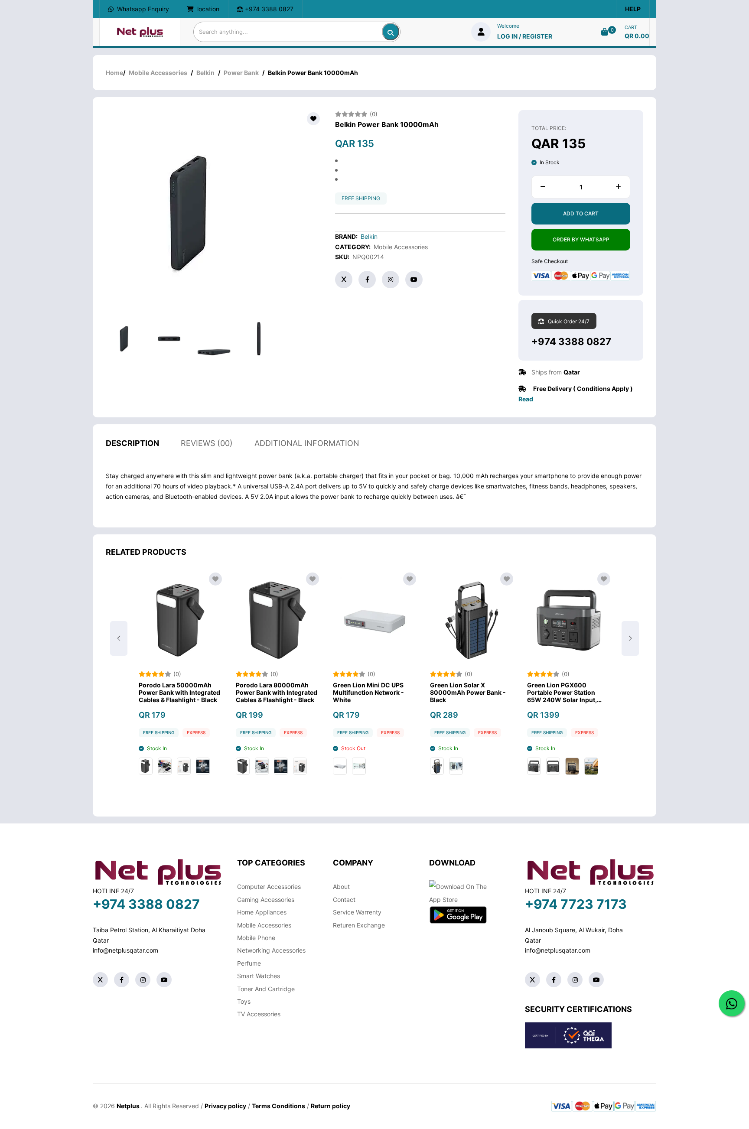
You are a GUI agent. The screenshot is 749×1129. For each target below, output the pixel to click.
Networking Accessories (271, 950)
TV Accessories (258, 1014)
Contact (344, 899)
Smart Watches (258, 975)
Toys (244, 1001)
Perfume (249, 963)
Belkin (205, 72)
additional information (306, 443)
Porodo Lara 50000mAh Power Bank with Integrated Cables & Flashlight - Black (179, 692)
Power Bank (241, 72)
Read (525, 399)
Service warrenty (357, 912)
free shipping (361, 198)
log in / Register (524, 36)
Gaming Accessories (265, 899)
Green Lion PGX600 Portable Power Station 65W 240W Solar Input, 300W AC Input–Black (562, 692)
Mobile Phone (256, 937)
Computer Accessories (269, 886)
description (132, 443)
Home (114, 72)
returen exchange (359, 925)
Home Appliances (262, 912)
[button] (630, 638)
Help (633, 9)
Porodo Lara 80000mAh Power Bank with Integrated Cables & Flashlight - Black (276, 692)
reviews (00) (207, 443)
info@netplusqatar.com (125, 950)
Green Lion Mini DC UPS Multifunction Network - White (368, 692)
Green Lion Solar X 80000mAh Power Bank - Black (468, 692)
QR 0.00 (637, 35)
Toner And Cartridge (266, 988)
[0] (604, 32)
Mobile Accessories (158, 72)
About (341, 886)
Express (196, 732)
